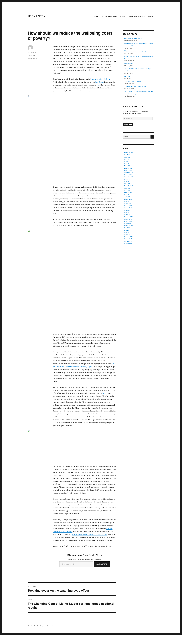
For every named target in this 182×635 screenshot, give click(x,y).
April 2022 (127, 188)
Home (96, 16)
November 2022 (128, 186)
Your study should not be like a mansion (135, 86)
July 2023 (127, 179)
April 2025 (127, 157)
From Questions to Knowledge (133, 38)
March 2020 (127, 203)
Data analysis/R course (136, 16)
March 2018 (127, 214)
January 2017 (128, 239)
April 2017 (127, 232)
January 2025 (128, 159)
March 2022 (127, 190)
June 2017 (127, 228)
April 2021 (127, 197)
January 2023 (128, 184)
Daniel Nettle (37, 16)
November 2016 (128, 241)
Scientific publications (109, 16)
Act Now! (127, 76)
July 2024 (127, 161)
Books (122, 16)
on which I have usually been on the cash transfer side (89, 534)
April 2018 (127, 212)
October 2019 (128, 206)
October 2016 (128, 243)
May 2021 (127, 195)
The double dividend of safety (132, 81)
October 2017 (128, 223)
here (98, 85)
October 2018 (128, 208)
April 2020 (127, 201)
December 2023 (128, 170)
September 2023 (129, 177)
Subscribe (101, 564)
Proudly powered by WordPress (46, 626)
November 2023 (128, 172)
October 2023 (128, 175)
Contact (151, 16)
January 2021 (128, 199)
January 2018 (128, 219)
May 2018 (127, 210)
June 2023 (127, 181)
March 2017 (127, 234)
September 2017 (129, 226)
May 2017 (127, 230)
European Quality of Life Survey (101, 79)
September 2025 (129, 153)
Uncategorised (32, 58)
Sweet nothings (128, 63)
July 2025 (127, 155)
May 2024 (127, 164)
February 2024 (128, 168)
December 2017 (128, 221)
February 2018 (128, 217)
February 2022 (128, 192)
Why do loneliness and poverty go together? (137, 51)
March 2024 (127, 166)
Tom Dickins (99, 82)
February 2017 (128, 237)
